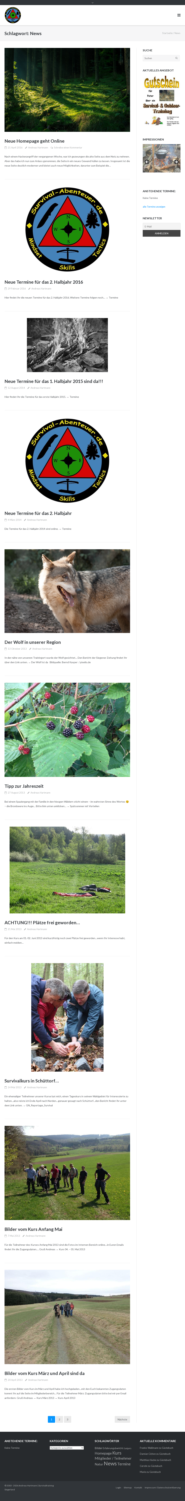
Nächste (122, 1419)
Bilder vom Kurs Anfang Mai (33, 1229)
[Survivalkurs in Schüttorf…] (67, 1017)
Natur (99, 1464)
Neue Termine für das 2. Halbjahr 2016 (44, 282)
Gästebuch (167, 1447)
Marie (143, 1471)
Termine (124, 1464)
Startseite (167, 33)
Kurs (116, 1452)
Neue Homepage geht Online (34, 141)
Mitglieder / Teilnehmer (113, 1458)
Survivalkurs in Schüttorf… (32, 1080)
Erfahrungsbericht (113, 1448)
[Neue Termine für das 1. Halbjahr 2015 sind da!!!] (67, 345)
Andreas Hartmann (38, 147)
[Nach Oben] (176, 1492)
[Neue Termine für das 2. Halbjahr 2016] (67, 229)
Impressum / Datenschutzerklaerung (162, 1487)
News (110, 1463)
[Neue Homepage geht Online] (67, 90)
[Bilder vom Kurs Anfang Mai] (67, 1173)
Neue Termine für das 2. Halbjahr (38, 513)
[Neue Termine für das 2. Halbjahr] (67, 460)
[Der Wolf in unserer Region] (67, 591)
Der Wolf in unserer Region (33, 642)
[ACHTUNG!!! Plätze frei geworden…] (67, 870)
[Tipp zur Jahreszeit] (67, 730)
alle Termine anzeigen (154, 206)
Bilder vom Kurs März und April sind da (45, 1373)
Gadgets (127, 1448)
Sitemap (128, 1487)
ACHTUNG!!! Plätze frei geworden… (42, 922)
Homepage (103, 1453)
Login (118, 1487)
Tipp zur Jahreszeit (24, 786)
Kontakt (138, 1487)
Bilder (98, 1448)
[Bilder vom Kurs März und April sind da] (67, 1317)
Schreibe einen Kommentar (68, 147)
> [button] (176, 162)
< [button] (147, 162)
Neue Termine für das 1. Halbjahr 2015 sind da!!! (54, 381)
